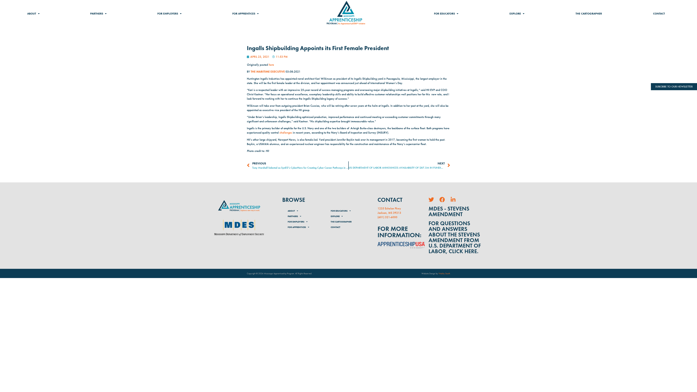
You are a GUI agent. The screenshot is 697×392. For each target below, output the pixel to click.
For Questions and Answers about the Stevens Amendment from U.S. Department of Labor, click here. (455, 237)
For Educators (444, 13)
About (31, 13)
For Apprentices (243, 13)
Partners (96, 13)
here (271, 65)
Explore (515, 13)
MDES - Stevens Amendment (449, 211)
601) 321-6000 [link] (387, 217)
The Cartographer (589, 13)
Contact (659, 13)
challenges (286, 132)
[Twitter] (431, 199)
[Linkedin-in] (453, 199)
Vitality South (444, 273)
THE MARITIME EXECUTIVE (268, 71)
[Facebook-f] (442, 199)
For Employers (167, 13)
